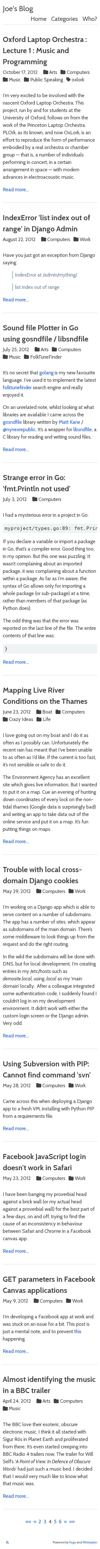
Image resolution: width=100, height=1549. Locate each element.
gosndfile (12, 422)
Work (85, 239)
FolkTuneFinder (46, 357)
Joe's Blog (18, 8)
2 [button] (40, 1521)
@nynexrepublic (19, 429)
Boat (47, 712)
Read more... (16, 189)
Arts (53, 72)
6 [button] (60, 1521)
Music (15, 79)
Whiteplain (90, 1542)
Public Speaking (46, 79)
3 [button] (44, 1521)
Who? (90, 18)
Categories (64, 18)
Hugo (72, 1542)
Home (39, 18)
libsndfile (82, 429)
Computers (78, 72)
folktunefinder (17, 387)
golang (46, 373)
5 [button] (55, 1521)
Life (47, 719)
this (77, 1331)
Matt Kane (69, 422)
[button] (28, 1521)
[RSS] (7, 1542)
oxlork (77, 79)
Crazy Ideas (21, 719)
